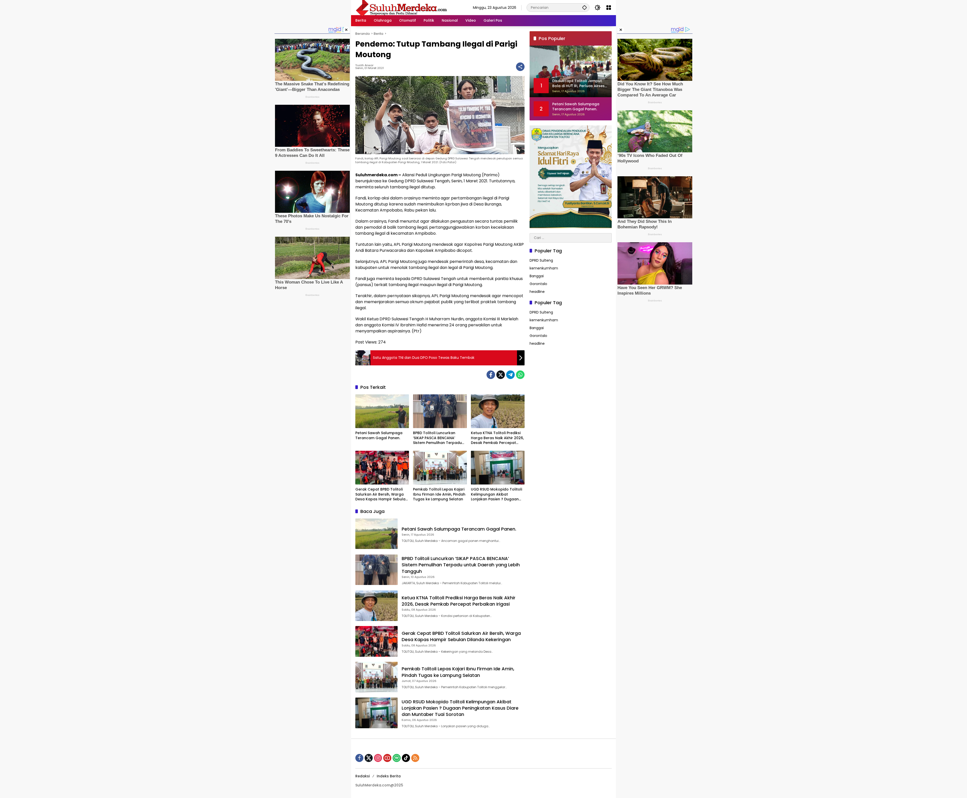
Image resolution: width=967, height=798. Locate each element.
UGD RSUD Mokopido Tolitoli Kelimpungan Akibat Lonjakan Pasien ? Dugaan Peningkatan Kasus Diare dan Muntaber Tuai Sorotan (496, 494)
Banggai (537, 276)
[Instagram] (378, 758)
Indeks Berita (389, 776)
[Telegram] (510, 374)
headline (537, 291)
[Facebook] (491, 374)
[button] (584, 7)
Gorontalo (538, 283)
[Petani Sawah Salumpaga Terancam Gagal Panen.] (382, 411)
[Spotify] (397, 758)
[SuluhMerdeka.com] (401, 7)
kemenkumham (544, 268)
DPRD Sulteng (541, 260)
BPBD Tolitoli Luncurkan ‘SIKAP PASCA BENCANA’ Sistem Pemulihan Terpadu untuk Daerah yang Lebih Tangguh (437, 438)
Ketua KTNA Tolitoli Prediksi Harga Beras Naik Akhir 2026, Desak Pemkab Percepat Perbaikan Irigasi (497, 438)
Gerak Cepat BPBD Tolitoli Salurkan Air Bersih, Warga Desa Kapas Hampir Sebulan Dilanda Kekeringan (381, 494)
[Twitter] (500, 374)
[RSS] (415, 758)
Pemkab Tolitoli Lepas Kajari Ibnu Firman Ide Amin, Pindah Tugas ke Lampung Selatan (439, 494)
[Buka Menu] (609, 8)
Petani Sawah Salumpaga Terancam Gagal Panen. (378, 435)
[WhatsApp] (520, 374)
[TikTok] (406, 758)
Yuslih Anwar (364, 65)
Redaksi (362, 776)
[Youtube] (387, 758)
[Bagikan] (520, 66)
